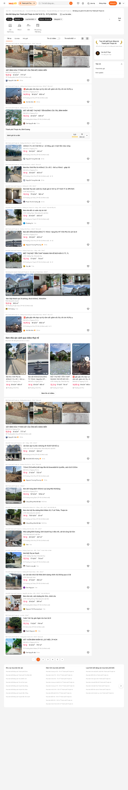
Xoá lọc (119, 19)
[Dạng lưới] (87, 38)
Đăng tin (113, 3)
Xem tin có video (47, 393)
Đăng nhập (102, 3)
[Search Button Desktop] (70, 3)
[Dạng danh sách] (82, 38)
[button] (4, 3)
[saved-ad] (78, 3)
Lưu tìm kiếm (66, 14)
